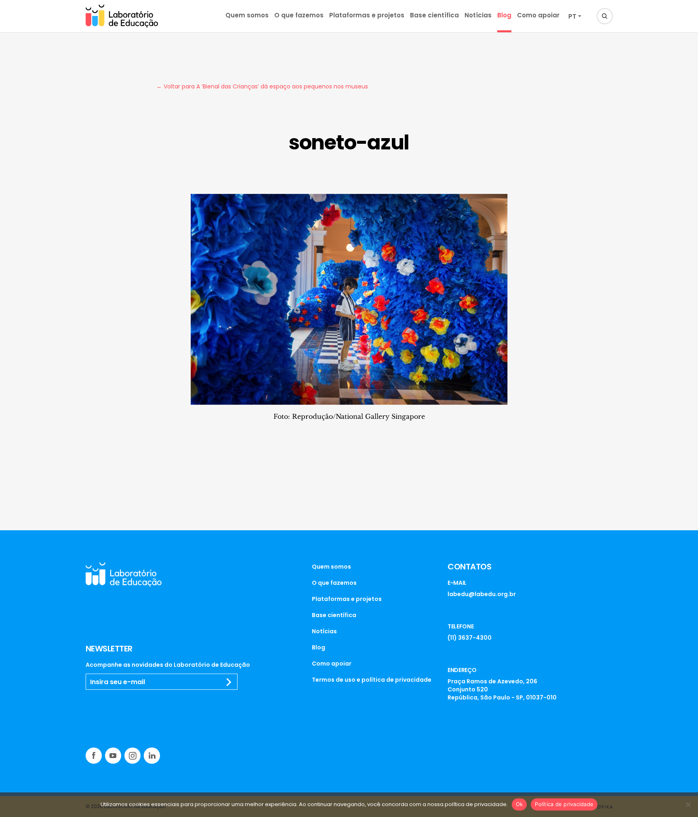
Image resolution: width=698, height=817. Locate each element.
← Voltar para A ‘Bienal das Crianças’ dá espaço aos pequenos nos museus (262, 86)
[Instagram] (132, 756)
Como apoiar (538, 15)
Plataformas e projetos (366, 15)
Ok (519, 804)
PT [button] (572, 16)
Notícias (478, 15)
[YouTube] (113, 756)
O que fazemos (299, 15)
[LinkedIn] (152, 756)
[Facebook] (94, 756)
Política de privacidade (564, 804)
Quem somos (247, 15)
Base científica (434, 15)
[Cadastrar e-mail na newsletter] (229, 682)
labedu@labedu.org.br (482, 594)
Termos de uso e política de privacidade (371, 680)
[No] (688, 804)
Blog (504, 15)
